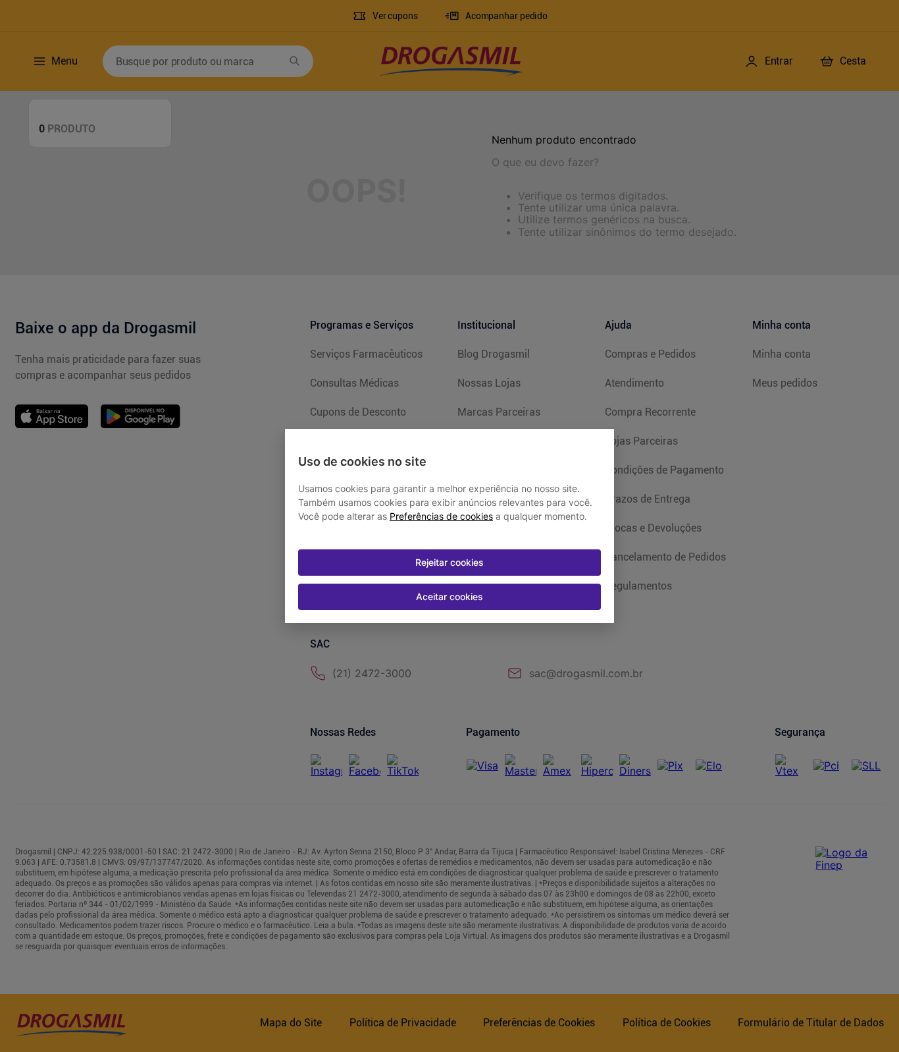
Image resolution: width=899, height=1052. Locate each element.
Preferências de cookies (441, 516)
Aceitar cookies (449, 596)
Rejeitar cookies (449, 562)
